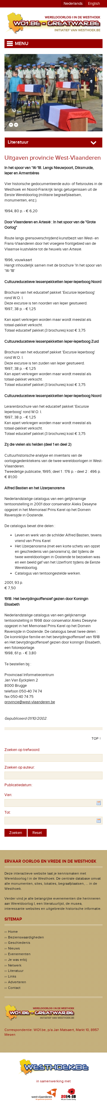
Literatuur (15, 971)
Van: (8, 794)
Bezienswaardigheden (26, 937)
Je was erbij (17, 960)
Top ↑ (96, 738)
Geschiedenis (19, 943)
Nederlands (73, 3)
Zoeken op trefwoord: (22, 749)
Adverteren (17, 982)
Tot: (7, 812)
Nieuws (14, 948)
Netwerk (14, 965)
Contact (14, 988)
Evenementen (19, 954)
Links (12, 976)
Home (13, 932)
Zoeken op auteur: (19, 767)
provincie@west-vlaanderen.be (29, 702)
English (94, 3)
